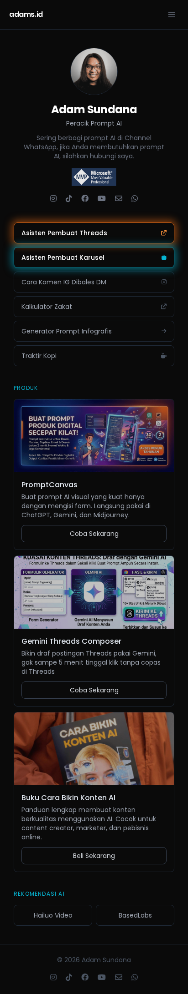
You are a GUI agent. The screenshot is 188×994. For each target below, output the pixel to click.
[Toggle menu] (171, 14)
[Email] (118, 198)
